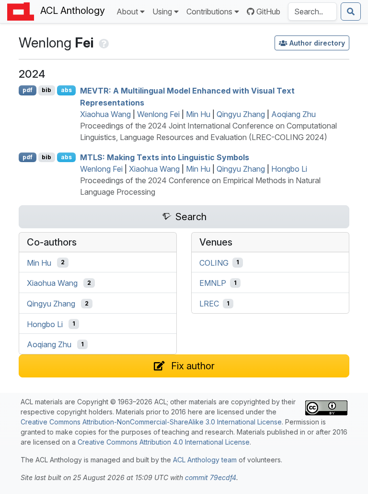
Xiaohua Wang (105, 114)
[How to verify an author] (103, 43)
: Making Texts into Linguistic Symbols (164, 157)
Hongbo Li (289, 169)
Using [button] (162, 11)
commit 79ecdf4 (210, 477)
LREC (209, 303)
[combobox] (312, 11)
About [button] (127, 11)
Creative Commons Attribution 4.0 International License (164, 442)
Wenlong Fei (158, 114)
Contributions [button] (209, 11)
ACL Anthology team (205, 460)
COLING (214, 262)
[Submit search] (351, 11)
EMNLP (212, 283)
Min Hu (198, 114)
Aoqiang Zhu (293, 114)
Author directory (317, 43)
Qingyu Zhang (241, 114)
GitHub (268, 11)
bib (46, 90)
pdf (28, 90)
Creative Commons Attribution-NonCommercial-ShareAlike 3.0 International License (151, 422)
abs (66, 90)
